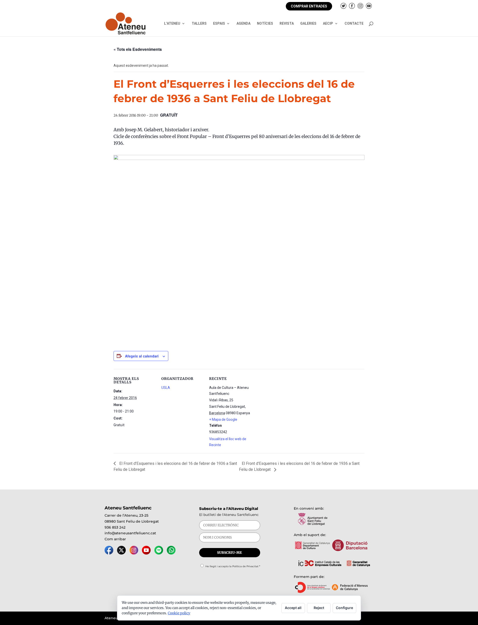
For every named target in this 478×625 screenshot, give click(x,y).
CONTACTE (354, 23)
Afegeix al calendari (142, 355)
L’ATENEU (172, 23)
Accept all (293, 608)
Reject (319, 608)
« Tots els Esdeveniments (138, 49)
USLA (165, 388)
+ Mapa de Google (223, 419)
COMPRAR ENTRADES (309, 6)
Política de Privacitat (245, 566)
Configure (344, 608)
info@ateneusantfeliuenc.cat (130, 533)
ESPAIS (219, 23)
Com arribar (115, 539)
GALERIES (308, 23)
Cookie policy (179, 613)
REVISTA (287, 23)
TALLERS (199, 23)
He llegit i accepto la (232, 566)
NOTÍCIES (265, 23)
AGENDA (243, 23)
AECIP (328, 23)
